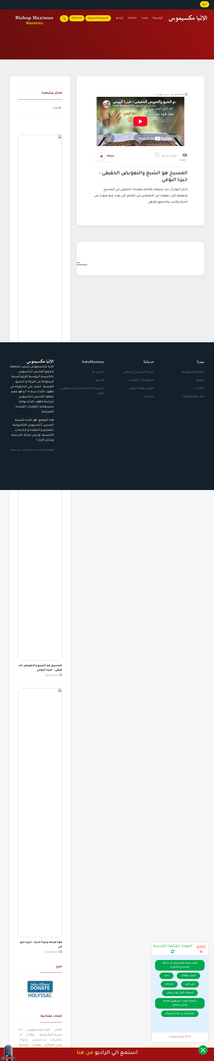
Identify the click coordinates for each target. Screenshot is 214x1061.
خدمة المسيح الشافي (138, 372)
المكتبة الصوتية (193, 372)
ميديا (145, 18)
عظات (30, 1035)
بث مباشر (39, 1040)
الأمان (58, 1030)
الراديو (119, 18)
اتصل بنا (98, 372)
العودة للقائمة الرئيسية (172, 946)
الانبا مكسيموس (38, 1030)
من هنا (84, 1053)
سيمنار (149, 396)
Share (110, 156)
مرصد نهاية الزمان (141, 388)
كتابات (199, 388)
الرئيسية (158, 18)
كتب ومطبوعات (193, 396)
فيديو (200, 380)
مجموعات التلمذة (141, 380)
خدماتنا (132, 18)
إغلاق (201, 947)
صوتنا (37, 1045)
